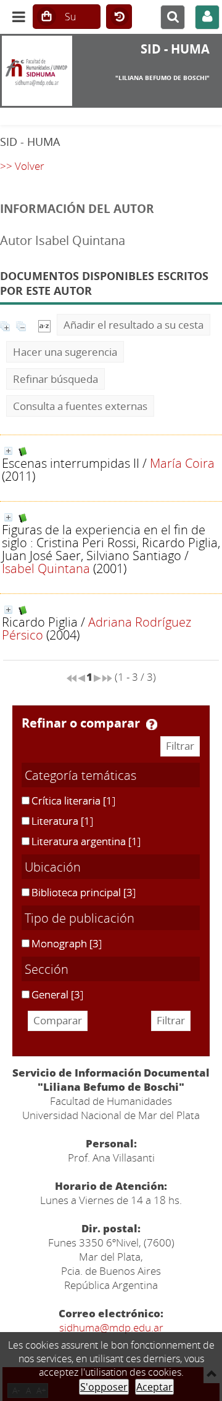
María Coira (182, 463)
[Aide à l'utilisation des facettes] (151, 724)
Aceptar (154, 1387)
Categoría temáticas (80, 775)
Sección (46, 968)
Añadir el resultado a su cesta (134, 325)
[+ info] (8, 451)
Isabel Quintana (46, 568)
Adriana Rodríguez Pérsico (96, 628)
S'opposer (104, 1387)
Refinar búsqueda (55, 379)
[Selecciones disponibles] (44, 325)
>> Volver (22, 166)
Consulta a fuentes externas (80, 406)
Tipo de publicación (79, 917)
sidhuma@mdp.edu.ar (111, 1327)
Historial (119, 17)
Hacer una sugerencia (65, 352)
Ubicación (53, 866)
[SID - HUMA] (37, 71)
